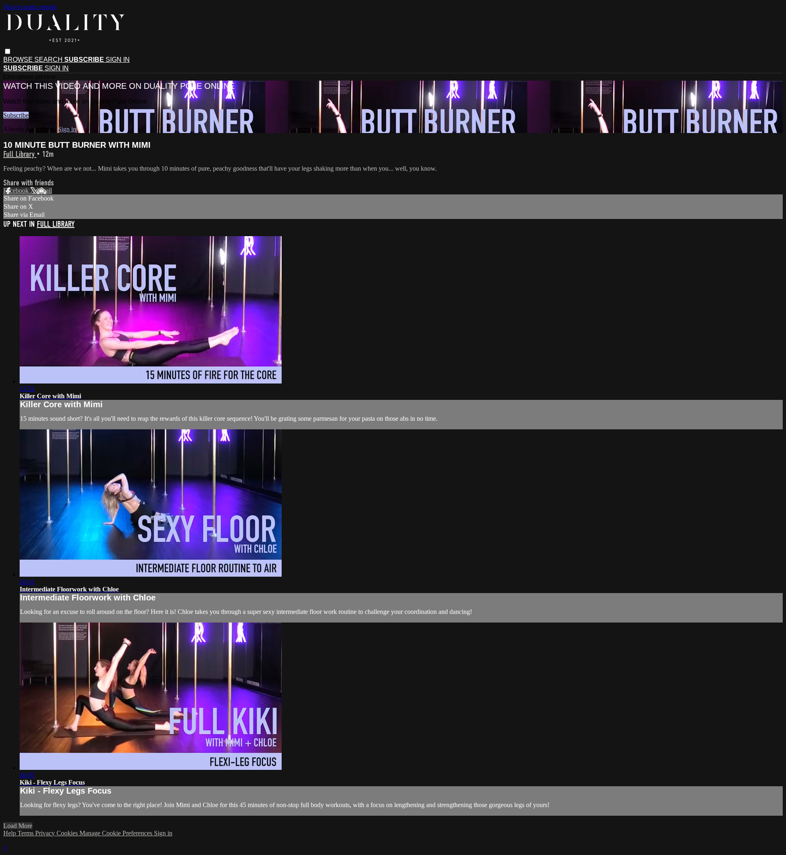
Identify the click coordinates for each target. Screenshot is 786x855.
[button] (7, 51)
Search (49, 59)
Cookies (67, 833)
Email (44, 190)
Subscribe (16, 115)
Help (10, 833)
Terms (26, 833)
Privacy (45, 833)
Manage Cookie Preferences (116, 833)
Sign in (118, 59)
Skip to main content (29, 6)
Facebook (16, 190)
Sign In (57, 68)
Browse (18, 59)
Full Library (19, 154)
